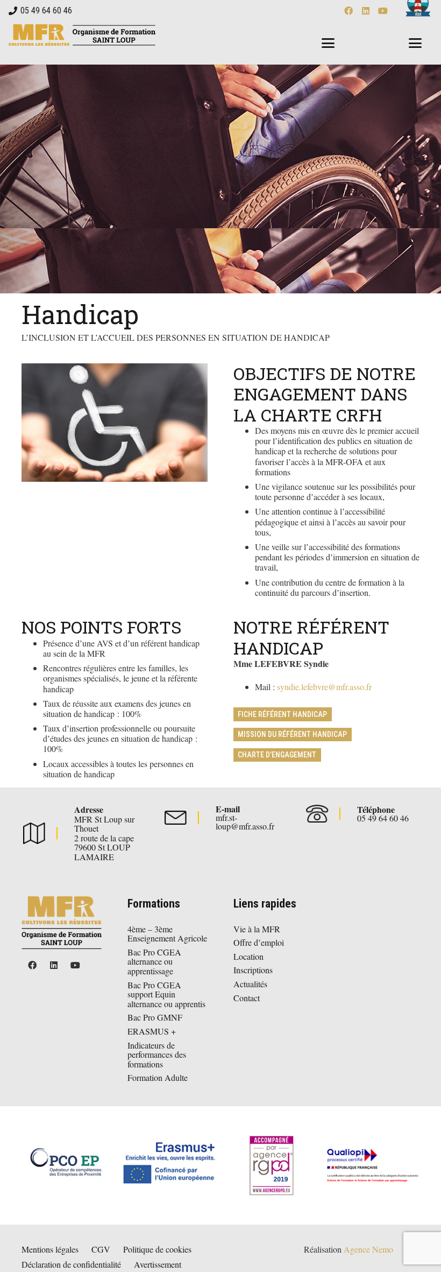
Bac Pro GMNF (154, 1017)
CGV (100, 1249)
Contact (246, 997)
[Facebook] (348, 10)
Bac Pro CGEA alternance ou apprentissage (154, 961)
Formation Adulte (157, 1077)
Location (248, 956)
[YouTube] (383, 10)
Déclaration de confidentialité (71, 1264)
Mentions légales (50, 1249)
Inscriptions (253, 969)
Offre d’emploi (258, 942)
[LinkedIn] (365, 10)
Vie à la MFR (256, 928)
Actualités (250, 983)
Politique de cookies (157, 1249)
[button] (328, 43)
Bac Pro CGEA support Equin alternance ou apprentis (166, 994)
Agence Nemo (368, 1249)
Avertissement (157, 1264)
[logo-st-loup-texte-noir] (82, 35)
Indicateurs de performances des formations (156, 1054)
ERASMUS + (151, 1031)
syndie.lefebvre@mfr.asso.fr (324, 686)
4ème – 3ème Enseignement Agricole (167, 933)
